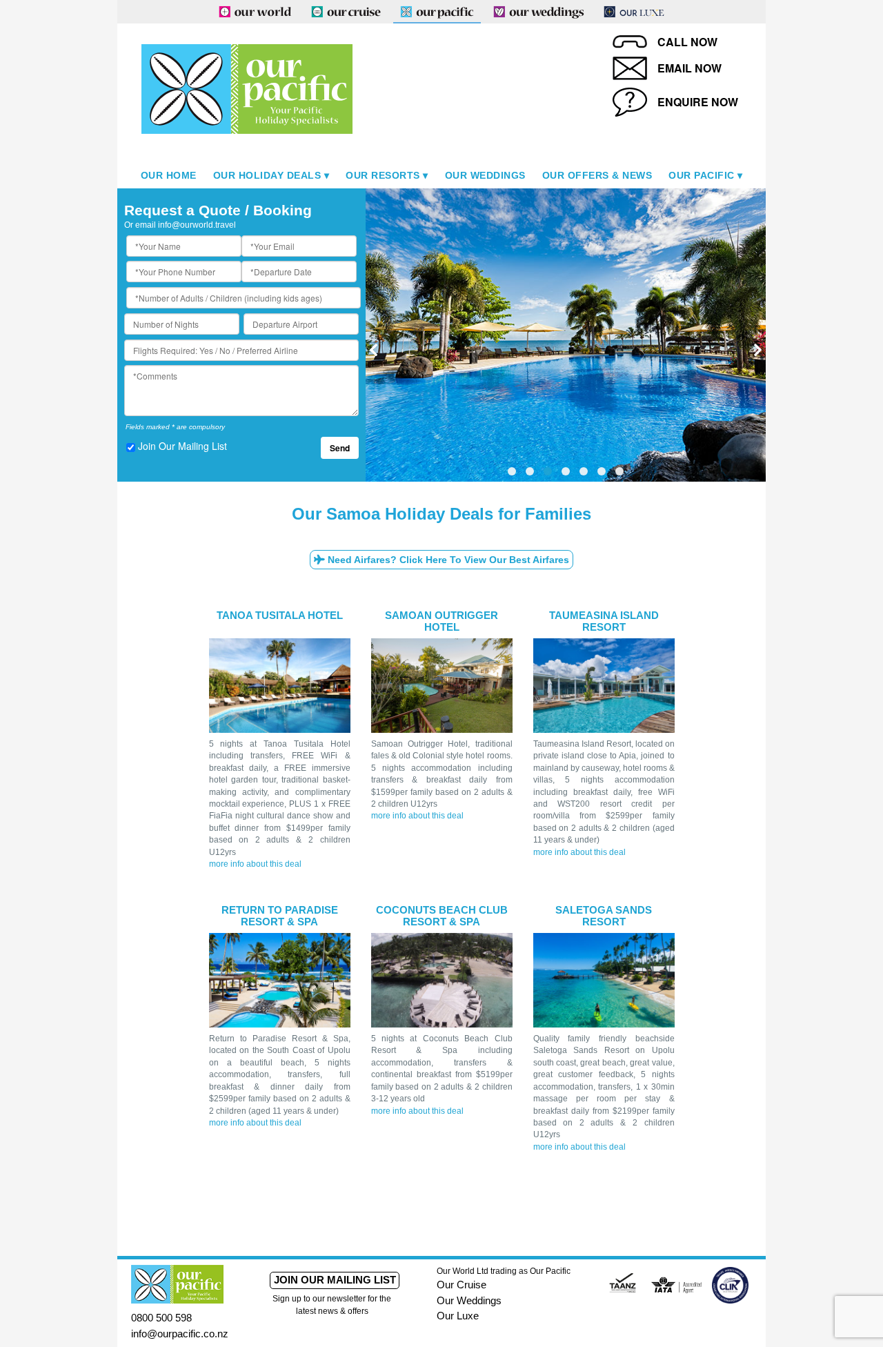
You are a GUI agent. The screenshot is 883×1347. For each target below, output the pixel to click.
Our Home (169, 175)
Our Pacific (701, 175)
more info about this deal (255, 864)
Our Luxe (458, 1315)
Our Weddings (485, 175)
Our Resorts (383, 175)
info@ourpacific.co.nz (179, 1333)
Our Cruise (461, 1284)
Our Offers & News (597, 175)
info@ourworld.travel (197, 225)
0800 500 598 (161, 1318)
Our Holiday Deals (267, 175)
